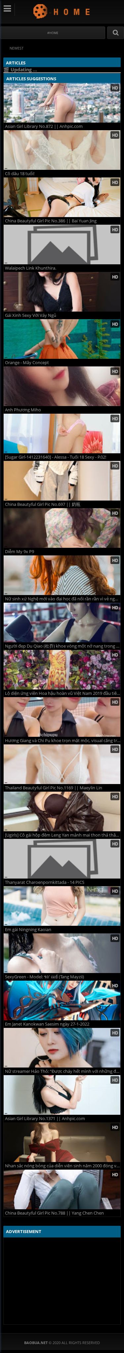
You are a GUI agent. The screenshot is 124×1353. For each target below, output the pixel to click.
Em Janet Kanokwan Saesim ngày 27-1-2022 (47, 1024)
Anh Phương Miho (23, 410)
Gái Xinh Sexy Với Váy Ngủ (30, 315)
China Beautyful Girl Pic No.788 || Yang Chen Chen (54, 1213)
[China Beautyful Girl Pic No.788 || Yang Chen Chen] (62, 1189)
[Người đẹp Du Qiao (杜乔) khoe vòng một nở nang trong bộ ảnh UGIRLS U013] (62, 622)
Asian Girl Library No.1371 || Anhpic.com (45, 1118)
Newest (16, 48)
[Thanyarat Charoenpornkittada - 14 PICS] (62, 859)
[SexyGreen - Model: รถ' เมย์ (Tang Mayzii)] (62, 953)
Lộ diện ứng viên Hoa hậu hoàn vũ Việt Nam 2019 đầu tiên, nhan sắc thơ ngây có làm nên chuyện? (62, 693)
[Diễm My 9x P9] (62, 528)
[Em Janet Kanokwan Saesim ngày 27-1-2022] (62, 1000)
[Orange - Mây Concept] (62, 339)
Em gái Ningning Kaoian (28, 929)
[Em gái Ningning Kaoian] (62, 906)
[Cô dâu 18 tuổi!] (62, 150)
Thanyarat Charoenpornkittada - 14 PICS (44, 882)
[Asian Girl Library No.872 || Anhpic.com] (62, 103)
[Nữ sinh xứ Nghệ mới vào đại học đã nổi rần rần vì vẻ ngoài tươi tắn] (62, 575)
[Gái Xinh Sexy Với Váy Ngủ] (62, 292)
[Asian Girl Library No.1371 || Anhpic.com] (62, 1095)
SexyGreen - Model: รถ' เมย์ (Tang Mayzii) (44, 977)
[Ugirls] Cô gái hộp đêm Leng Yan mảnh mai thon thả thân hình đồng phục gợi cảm (62, 835)
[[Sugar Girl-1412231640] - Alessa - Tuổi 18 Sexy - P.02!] (62, 433)
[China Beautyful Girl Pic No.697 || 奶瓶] (62, 481)
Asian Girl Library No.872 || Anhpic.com (44, 126)
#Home (52, 33)
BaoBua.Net (62, 11)
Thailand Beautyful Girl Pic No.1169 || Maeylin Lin (53, 788)
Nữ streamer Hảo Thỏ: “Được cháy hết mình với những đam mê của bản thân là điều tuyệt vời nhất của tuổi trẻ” (62, 1071)
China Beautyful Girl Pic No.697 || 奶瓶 (42, 504)
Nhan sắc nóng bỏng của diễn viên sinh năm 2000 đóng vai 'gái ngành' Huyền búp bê (62, 1166)
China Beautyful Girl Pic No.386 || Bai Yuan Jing (51, 221)
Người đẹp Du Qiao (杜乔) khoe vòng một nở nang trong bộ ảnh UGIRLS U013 (62, 646)
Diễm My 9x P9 (19, 551)
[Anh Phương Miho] (62, 386)
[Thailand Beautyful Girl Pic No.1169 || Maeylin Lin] (62, 764)
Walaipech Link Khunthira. (30, 268)
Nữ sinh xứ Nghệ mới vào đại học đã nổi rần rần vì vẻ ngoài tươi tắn (62, 599)
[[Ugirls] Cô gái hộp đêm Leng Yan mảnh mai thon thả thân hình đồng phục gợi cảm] (62, 811)
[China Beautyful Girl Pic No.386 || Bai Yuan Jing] (62, 197)
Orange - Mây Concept (27, 362)
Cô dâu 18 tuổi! (19, 173)
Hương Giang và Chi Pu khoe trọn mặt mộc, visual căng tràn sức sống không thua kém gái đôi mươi (62, 740)
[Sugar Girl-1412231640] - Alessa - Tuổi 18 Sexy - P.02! (55, 457)
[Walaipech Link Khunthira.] (62, 244)
